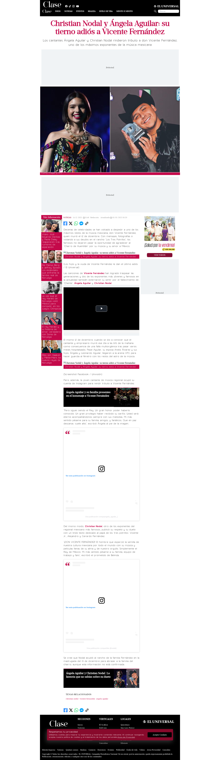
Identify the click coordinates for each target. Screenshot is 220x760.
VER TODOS (159, 255)
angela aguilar (102, 699)
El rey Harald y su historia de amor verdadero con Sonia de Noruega (51, 331)
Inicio (58, 11)
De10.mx (103, 728)
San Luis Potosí (127, 728)
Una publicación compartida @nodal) (101, 648)
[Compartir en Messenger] (81, 223)
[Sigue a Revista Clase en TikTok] (70, 6)
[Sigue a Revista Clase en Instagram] (74, 6)
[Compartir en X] (71, 223)
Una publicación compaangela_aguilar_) (101, 517)
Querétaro (125, 725)
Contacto (91, 750)
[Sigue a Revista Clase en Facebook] (67, 6)
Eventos (80, 11)
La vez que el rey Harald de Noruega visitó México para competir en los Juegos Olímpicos (51, 302)
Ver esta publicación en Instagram (80, 476)
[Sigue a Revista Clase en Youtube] (78, 6)
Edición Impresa (48, 750)
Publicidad (120, 750)
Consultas (103, 743)
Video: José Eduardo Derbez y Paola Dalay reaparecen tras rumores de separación (51, 240)
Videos (142, 750)
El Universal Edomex (126, 741)
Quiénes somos (72, 750)
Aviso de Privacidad (126, 737)
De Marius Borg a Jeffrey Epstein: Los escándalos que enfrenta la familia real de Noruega (51, 271)
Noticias (68, 11)
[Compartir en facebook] (65, 223)
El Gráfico (103, 725)
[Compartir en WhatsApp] (76, 223)
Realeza (91, 11)
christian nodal (72, 699)
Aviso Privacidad (153, 750)
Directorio (102, 750)
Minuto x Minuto (124, 11)
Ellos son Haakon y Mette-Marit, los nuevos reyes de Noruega (51, 359)
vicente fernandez (87, 699)
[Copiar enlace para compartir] (87, 223)
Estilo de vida (106, 11)
